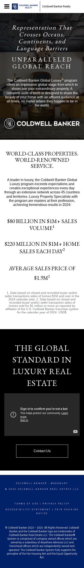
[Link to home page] (25, 6)
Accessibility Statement (28, 509)
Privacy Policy (56, 504)
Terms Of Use (27, 504)
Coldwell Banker (31, 483)
